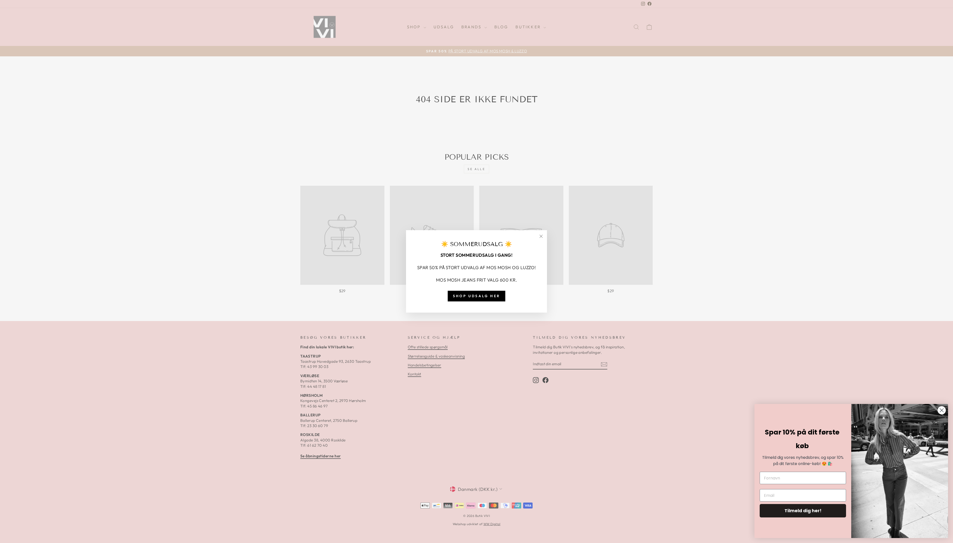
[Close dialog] (941, 410)
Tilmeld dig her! (802, 510)
